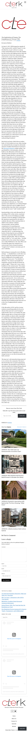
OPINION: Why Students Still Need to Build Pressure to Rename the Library (12, 476)
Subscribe (22, 415)
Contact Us (14, 721)
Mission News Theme (9, 730)
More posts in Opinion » (21, 426)
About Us (14, 718)
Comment (3, 547)
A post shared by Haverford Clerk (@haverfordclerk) (14, 654)
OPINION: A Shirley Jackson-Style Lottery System (14, 529)
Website (3, 573)
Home (14, 716)
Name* (3, 563)
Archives (14, 726)
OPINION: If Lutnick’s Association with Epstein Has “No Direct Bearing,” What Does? (13, 503)
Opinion (18, 40)
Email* (3, 568)
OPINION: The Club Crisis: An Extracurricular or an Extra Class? (11, 450)
